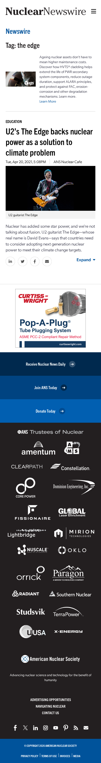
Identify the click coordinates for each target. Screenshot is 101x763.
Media (76, 756)
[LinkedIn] (35, 727)
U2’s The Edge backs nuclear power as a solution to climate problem (49, 141)
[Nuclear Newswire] (76, 727)
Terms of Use (49, 756)
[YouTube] (55, 727)
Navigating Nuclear (51, 706)
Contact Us (50, 712)
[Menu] (92, 11)
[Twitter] (25, 727)
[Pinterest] (65, 727)
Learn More (47, 101)
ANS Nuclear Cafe (68, 161)
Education (14, 121)
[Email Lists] (86, 727)
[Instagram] (45, 727)
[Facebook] (15, 727)
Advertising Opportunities (50, 699)
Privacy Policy (29, 756)
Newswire (18, 31)
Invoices (65, 756)
